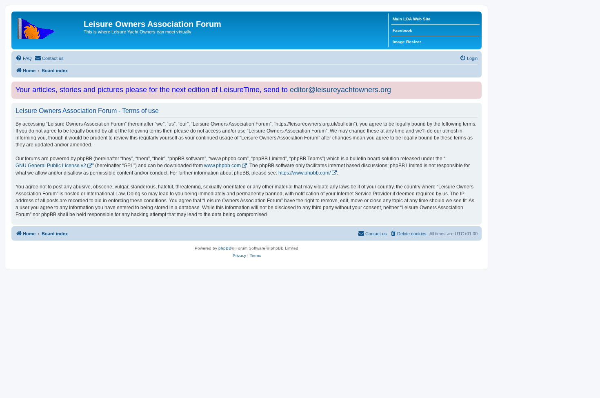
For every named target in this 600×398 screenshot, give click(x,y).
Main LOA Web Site (412, 19)
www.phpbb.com (222, 165)
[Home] (48, 26)
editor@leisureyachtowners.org (340, 90)
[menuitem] (24, 58)
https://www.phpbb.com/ (304, 173)
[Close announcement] (476, 86)
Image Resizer (407, 42)
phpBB (224, 248)
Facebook (402, 30)
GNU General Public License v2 (51, 165)
